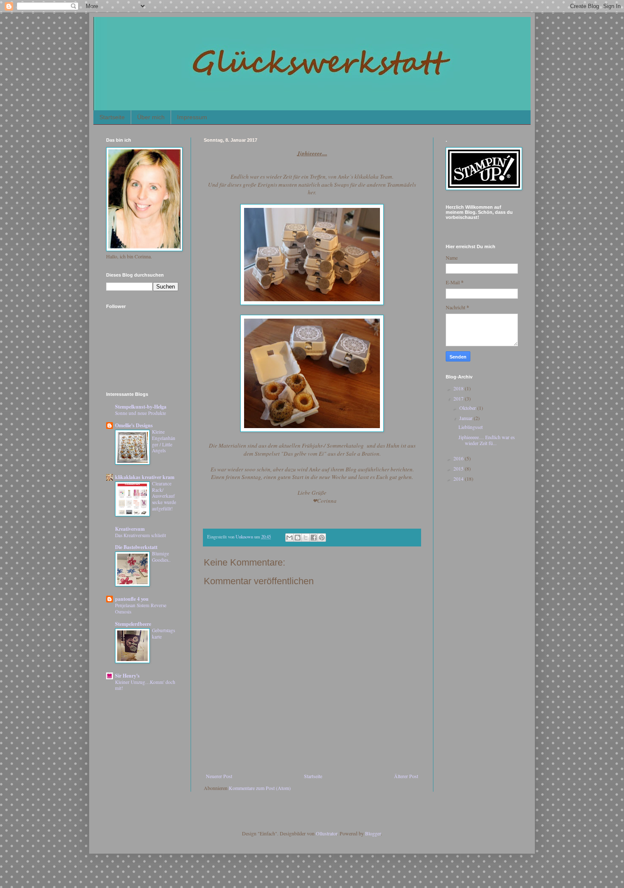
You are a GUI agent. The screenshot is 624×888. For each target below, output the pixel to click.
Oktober (468, 407)
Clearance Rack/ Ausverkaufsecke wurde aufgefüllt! (164, 496)
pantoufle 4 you (132, 598)
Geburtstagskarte (163, 633)
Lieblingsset (470, 426)
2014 (459, 478)
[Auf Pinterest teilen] (322, 537)
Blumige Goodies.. (161, 556)
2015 (459, 468)
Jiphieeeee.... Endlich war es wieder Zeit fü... (486, 440)
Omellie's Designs (134, 425)
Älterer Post (406, 776)
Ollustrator (326, 833)
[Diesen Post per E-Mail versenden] (289, 537)
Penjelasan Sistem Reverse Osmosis (140, 608)
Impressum (192, 117)
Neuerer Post (219, 776)
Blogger (373, 833)
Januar (466, 418)
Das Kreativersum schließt (140, 535)
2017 (459, 398)
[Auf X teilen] (305, 537)
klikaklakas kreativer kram (144, 477)
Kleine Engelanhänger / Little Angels (163, 441)
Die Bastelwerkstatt (136, 547)
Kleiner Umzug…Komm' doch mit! (145, 685)
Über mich (151, 117)
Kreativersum (130, 528)
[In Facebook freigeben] (313, 537)
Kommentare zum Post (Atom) (260, 787)
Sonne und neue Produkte (140, 413)
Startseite (112, 117)
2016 (459, 458)
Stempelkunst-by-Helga (140, 406)
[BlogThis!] (297, 537)
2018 (459, 388)
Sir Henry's (127, 675)
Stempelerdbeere (133, 623)
